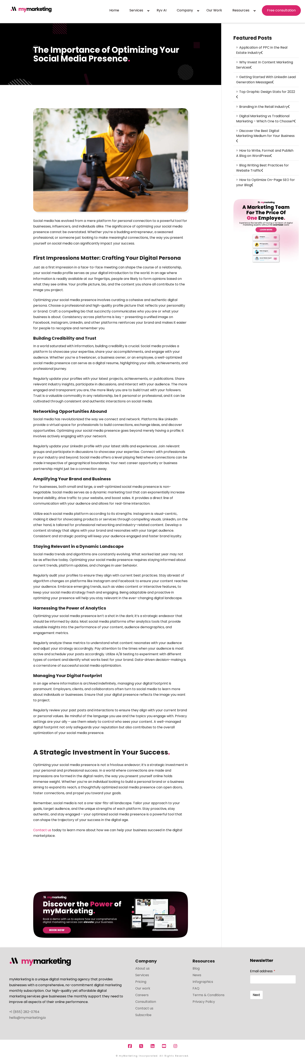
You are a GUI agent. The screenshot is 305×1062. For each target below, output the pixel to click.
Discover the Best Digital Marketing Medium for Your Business (265, 133)
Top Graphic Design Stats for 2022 (267, 91)
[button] (301, 4)
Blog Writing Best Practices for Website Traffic (262, 168)
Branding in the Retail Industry (263, 106)
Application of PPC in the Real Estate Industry (261, 50)
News (197, 975)
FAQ (196, 988)
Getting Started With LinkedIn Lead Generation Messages (265, 80)
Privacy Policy (204, 1001)
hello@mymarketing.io (27, 1017)
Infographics (203, 981)
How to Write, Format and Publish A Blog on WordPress (264, 153)
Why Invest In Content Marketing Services (264, 65)
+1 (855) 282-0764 (24, 1011)
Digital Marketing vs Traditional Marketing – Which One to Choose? (265, 119)
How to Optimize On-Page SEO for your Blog (265, 182)
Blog (196, 968)
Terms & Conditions (208, 995)
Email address (262, 971)
